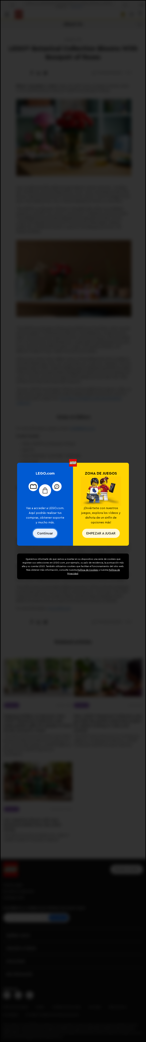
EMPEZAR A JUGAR (101, 533)
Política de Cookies (87, 570)
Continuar (45, 533)
